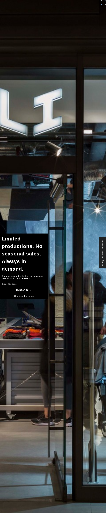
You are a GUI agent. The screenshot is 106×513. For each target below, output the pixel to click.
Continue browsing (24, 296)
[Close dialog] (103, 2)
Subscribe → (24, 290)
